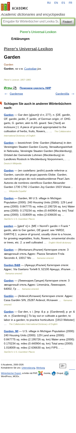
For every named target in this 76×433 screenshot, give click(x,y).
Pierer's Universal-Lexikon (38, 32)
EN (56, 3)
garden (8, 226)
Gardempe (16, 93)
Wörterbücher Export (11, 373)
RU (49, 3)
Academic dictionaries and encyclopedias (33, 14)
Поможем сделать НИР (35, 88)
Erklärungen (20, 38)
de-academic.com (15, 6)
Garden (9, 114)
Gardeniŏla (62, 93)
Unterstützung (28, 368)
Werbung (40, 368)
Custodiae (30, 68)
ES (63, 3)
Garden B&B (12, 265)
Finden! (67, 21)
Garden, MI (11, 331)
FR (70, 3)
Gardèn (9, 296)
